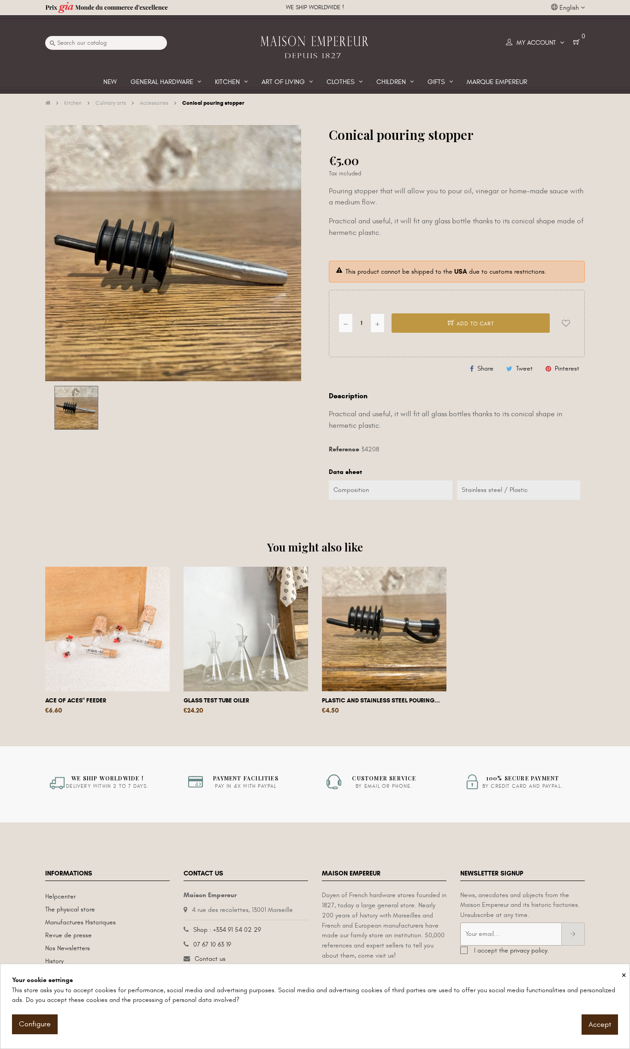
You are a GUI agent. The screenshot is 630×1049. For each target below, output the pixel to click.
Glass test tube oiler (216, 700)
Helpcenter (60, 896)
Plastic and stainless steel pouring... (381, 700)
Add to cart (474, 323)
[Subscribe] (573, 934)
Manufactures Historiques (80, 922)
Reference (344, 449)
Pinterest (567, 368)
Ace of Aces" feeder (75, 700)
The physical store (70, 909)
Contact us (210, 959)
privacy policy (528, 950)
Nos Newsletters (67, 948)
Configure (35, 1024)
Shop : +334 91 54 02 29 (227, 930)
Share (485, 368)
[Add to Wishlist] (566, 323)
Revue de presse (68, 935)
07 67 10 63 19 (212, 944)
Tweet (524, 368)
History (54, 961)
